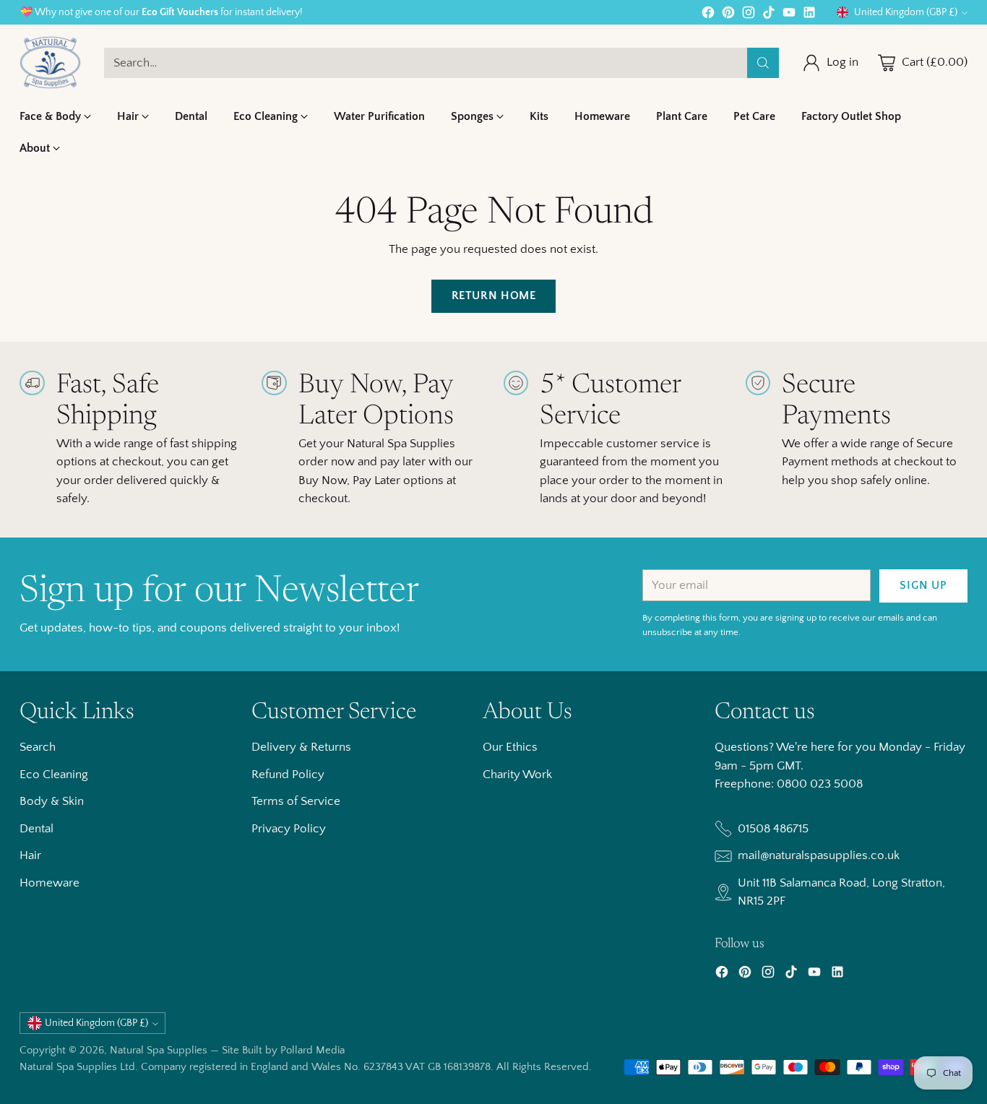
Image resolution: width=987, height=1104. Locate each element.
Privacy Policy (288, 828)
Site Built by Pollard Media (283, 1050)
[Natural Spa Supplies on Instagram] (748, 15)
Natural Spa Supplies (158, 1050)
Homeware (49, 882)
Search (38, 747)
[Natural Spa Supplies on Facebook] (708, 15)
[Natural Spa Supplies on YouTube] (789, 15)
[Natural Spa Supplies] (50, 62)
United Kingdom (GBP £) (905, 12)
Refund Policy (287, 774)
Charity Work (517, 774)
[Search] (763, 63)
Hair (30, 855)
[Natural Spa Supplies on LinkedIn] (809, 15)
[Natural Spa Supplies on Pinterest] (728, 15)
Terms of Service (295, 801)
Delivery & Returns (301, 747)
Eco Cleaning (54, 774)
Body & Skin (52, 801)
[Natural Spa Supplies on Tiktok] (769, 15)
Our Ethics (510, 747)
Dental (36, 828)
